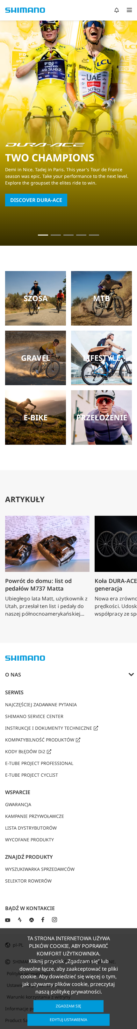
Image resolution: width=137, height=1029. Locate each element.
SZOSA (36, 298)
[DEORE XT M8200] (68, 235)
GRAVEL (35, 358)
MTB (101, 298)
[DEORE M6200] (81, 235)
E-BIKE (35, 417)
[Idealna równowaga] (56, 235)
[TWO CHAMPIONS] (43, 235)
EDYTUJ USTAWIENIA (68, 1019)
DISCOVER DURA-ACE (36, 200)
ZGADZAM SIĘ (68, 1006)
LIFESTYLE (101, 358)
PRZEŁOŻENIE (101, 417)
